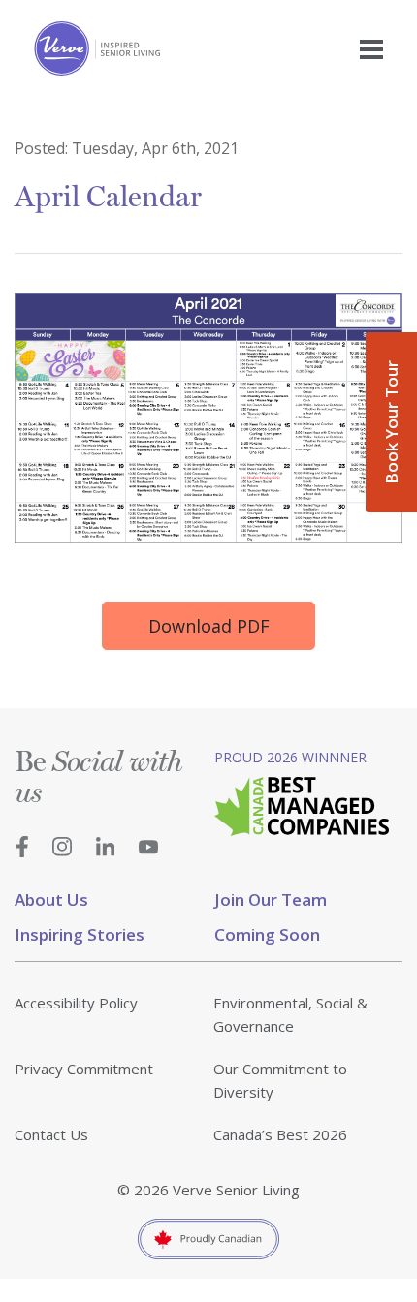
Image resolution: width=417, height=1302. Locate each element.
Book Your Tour (391, 422)
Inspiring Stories (79, 934)
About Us (51, 899)
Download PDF (209, 625)
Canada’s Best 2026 (280, 1134)
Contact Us (51, 1134)
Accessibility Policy (76, 1002)
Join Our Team (270, 899)
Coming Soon (267, 934)
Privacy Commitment (84, 1068)
